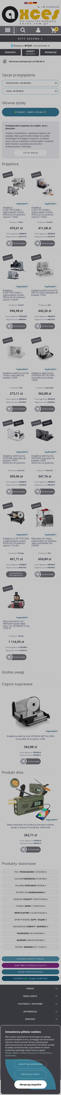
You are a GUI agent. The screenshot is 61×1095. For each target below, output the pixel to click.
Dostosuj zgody (30, 1074)
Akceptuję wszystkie (30, 1084)
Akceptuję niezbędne (31, 1064)
